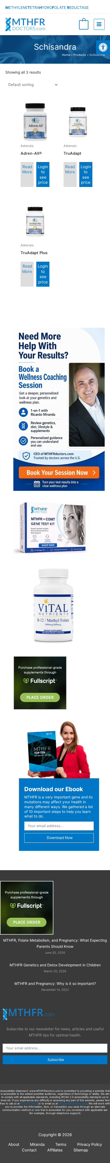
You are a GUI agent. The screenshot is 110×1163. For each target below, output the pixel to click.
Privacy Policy (89, 1144)
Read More (27, 169)
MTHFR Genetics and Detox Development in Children (55, 965)
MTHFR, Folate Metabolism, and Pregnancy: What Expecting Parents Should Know (55, 943)
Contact (29, 1150)
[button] (103, 47)
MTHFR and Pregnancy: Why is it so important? (55, 983)
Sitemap (80, 1150)
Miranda (37, 1144)
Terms (60, 1144)
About (13, 1144)
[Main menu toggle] (99, 24)
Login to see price (43, 174)
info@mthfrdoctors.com (72, 1103)
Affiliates (55, 1150)
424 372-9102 (28, 1103)
